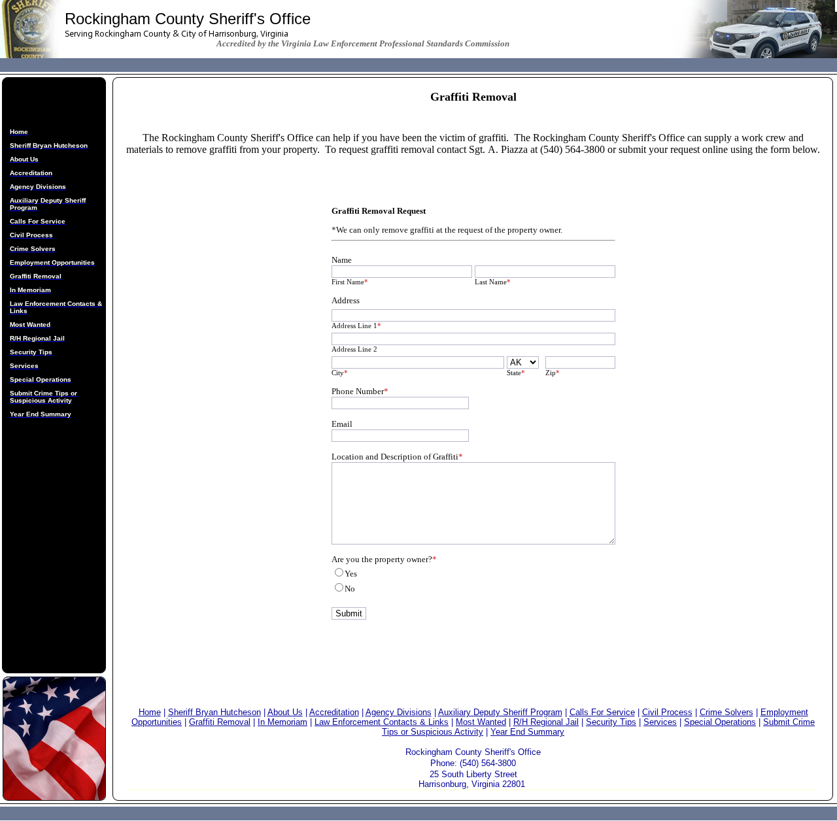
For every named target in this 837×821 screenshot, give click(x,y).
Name (342, 260)
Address (346, 300)
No (350, 589)
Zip (552, 373)
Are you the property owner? (384, 559)
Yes (351, 573)
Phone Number (360, 391)
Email (342, 424)
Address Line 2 (354, 349)
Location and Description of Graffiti (397, 456)
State (516, 373)
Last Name (493, 282)
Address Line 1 (356, 325)
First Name (350, 282)
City (340, 373)
